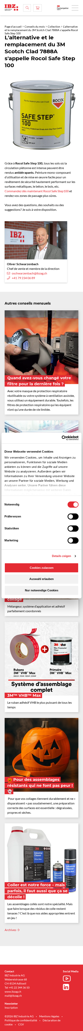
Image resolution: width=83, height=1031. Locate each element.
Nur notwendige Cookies (41, 590)
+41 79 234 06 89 (23, 278)
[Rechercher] (27, 8)
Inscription (11, 1007)
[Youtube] (68, 979)
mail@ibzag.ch (13, 995)
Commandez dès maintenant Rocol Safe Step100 (37, 191)
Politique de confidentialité (21, 1020)
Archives (11, 930)
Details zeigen (61, 556)
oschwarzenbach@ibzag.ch (29, 273)
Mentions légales (49, 1016)
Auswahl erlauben (41, 579)
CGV (21, 1024)
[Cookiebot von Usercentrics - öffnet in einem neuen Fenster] (62, 437)
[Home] (11, 7)
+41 (11, 987)
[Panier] (37, 8)
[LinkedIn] (68, 987)
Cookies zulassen (41, 567)
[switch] (73, 516)
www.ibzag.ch (13, 991)
